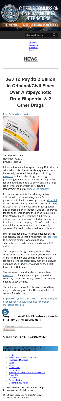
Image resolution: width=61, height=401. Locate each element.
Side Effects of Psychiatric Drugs (23, 357)
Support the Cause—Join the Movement (27, 372)
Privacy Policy (15, 380)
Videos (12, 365)
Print (5, 114)
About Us (13, 375)
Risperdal (8, 176)
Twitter (32, 50)
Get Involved (15, 370)
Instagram (33, 45)
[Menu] (7, 35)
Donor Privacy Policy (18, 383)
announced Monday (38, 188)
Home (11, 355)
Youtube (32, 42)
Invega (27, 263)
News (30, 58)
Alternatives (14, 367)
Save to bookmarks (19, 114)
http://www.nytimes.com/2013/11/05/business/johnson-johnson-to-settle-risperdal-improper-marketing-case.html (30, 301)
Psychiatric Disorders (18, 360)
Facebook (33, 47)
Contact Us (14, 377)
